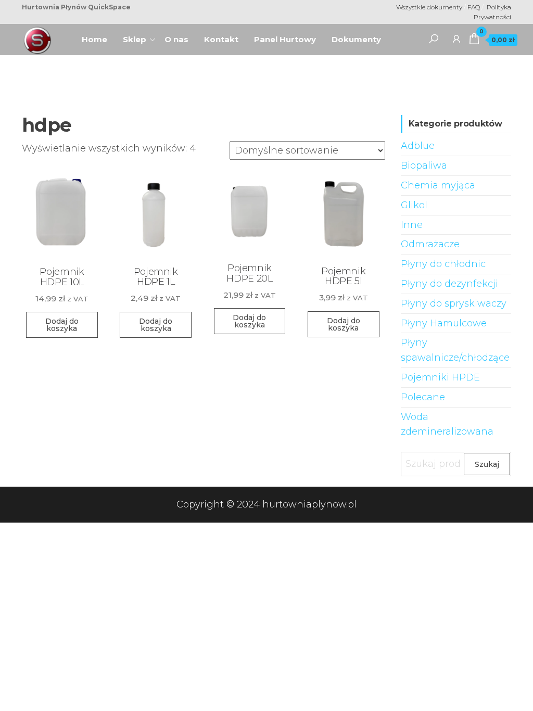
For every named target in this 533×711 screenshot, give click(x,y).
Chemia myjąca (438, 185)
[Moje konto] (456, 38)
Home (98, 36)
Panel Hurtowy (285, 39)
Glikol (414, 205)
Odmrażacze (430, 244)
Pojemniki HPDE (440, 377)
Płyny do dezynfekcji (449, 283)
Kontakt (221, 39)
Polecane (423, 397)
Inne (412, 225)
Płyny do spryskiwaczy (453, 303)
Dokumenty (356, 39)
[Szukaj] (433, 38)
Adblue (418, 145)
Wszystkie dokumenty (429, 7)
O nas (180, 36)
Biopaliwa (424, 165)
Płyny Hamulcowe (444, 323)
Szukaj (487, 464)
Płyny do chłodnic (443, 264)
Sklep (134, 39)
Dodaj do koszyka (62, 324)
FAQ (474, 7)
